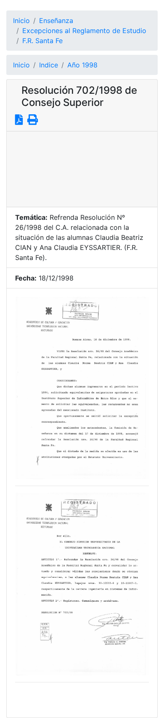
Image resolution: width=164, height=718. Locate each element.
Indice (48, 65)
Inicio (21, 20)
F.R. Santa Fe (42, 40)
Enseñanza (56, 20)
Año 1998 (82, 65)
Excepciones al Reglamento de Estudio (84, 30)
